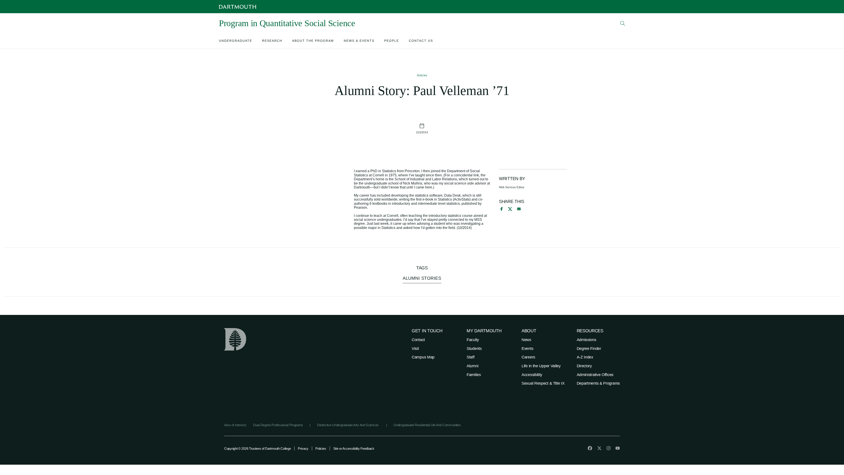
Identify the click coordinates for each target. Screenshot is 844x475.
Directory (584, 366)
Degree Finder (589, 348)
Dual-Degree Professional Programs (278, 425)
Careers (528, 357)
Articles (422, 75)
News (526, 340)
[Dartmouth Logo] (237, 7)
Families (474, 375)
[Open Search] (622, 23)
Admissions (586, 340)
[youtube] (617, 448)
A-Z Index (585, 357)
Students (474, 348)
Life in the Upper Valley (541, 366)
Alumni (472, 366)
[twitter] (599, 448)
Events (527, 348)
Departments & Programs (598, 383)
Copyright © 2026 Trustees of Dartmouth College (257, 448)
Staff (471, 357)
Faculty (473, 340)
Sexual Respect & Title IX (543, 383)
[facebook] (501, 209)
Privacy (303, 448)
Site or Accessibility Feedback (353, 448)
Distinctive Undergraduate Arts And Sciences (348, 425)
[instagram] (609, 448)
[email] (519, 209)
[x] (510, 209)
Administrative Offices (595, 375)
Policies (320, 448)
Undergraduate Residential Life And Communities (427, 425)
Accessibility (532, 375)
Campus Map (423, 357)
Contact (418, 340)
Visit (415, 348)
